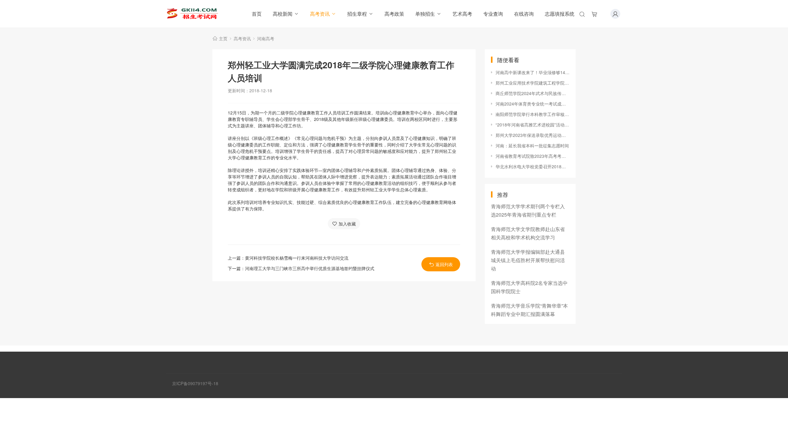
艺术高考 (462, 13)
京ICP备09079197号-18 (195, 383)
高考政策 (394, 13)
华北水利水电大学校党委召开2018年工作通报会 (532, 166)
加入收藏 (347, 224)
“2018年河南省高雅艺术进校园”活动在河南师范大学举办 (532, 125)
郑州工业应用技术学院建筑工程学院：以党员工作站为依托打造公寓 (532, 83)
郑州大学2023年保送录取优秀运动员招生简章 (532, 135)
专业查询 (493, 13)
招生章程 (357, 13)
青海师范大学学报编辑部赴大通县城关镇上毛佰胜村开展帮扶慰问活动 (528, 260)
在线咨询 (524, 13)
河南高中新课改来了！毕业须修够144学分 (532, 72)
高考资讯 (320, 13)
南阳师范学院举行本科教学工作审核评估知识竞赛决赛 (532, 114)
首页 (257, 13)
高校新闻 (282, 13)
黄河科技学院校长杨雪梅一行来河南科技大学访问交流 (296, 258)
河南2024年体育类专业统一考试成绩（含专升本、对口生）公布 (532, 104)
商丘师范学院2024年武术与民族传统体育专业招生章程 (532, 93)
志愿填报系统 (559, 13)
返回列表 (444, 264)
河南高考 (265, 38)
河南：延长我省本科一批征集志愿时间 (532, 145)
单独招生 (425, 13)
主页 (223, 38)
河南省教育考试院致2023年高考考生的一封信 (532, 156)
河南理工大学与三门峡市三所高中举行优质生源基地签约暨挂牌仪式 (309, 268)
